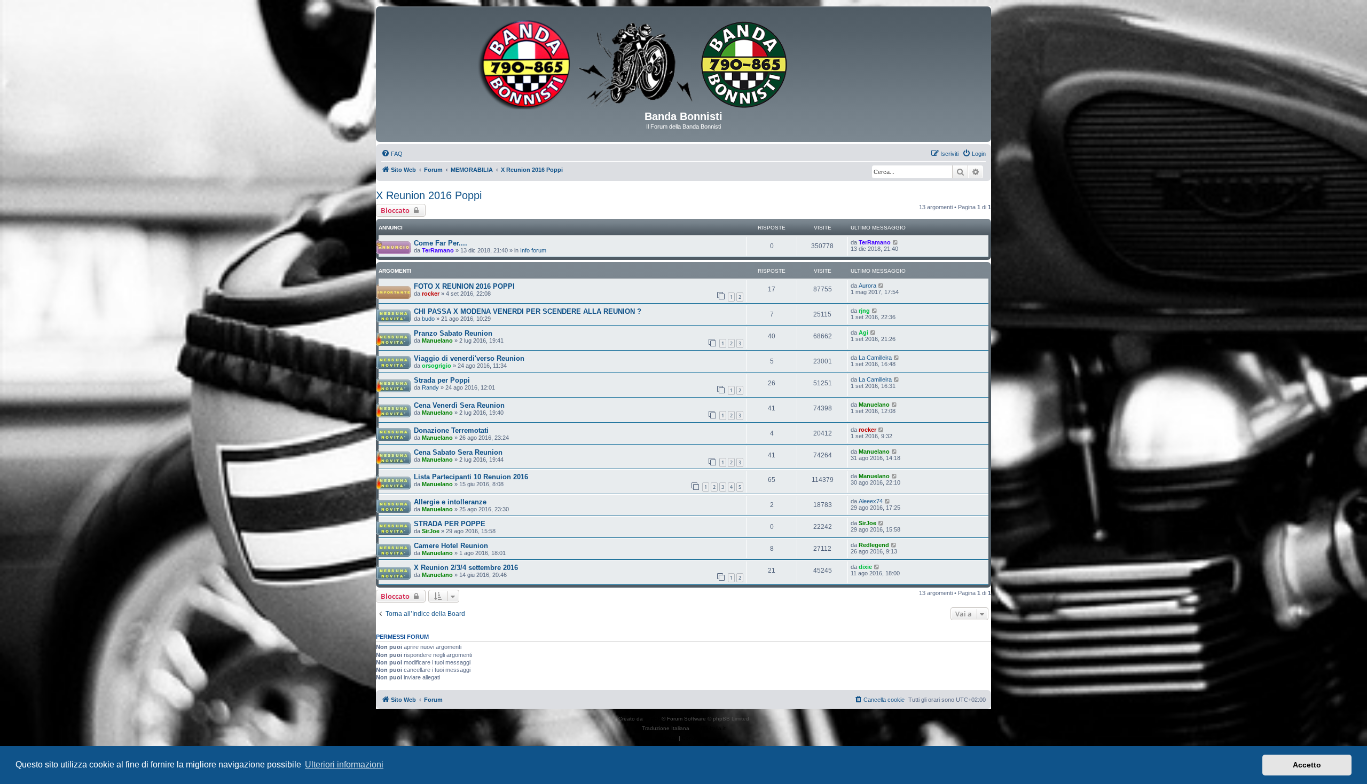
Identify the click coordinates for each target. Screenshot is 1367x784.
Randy (430, 387)
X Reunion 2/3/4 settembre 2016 (466, 568)
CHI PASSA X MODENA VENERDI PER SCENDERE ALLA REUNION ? (527, 311)
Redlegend (874, 545)
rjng (864, 310)
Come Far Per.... (440, 243)
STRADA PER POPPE (449, 524)
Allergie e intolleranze (450, 502)
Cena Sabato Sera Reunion (458, 452)
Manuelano (437, 340)
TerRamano (438, 250)
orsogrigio (436, 365)
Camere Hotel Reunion (451, 546)
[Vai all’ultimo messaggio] (895, 242)
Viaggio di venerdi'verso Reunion (469, 358)
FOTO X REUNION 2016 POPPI (464, 286)
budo (428, 318)
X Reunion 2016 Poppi (429, 195)
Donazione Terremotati (451, 430)
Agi (863, 332)
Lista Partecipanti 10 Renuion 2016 (471, 477)
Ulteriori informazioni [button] (344, 764)
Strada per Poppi (442, 380)
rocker (430, 293)
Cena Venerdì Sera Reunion (459, 405)
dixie (865, 567)
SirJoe (430, 531)
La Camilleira (875, 357)
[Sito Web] (683, 62)
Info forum (533, 250)
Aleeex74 (871, 501)
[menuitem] (392, 153)
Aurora (867, 285)
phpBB (653, 719)
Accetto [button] (1307, 765)
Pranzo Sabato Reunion (453, 333)
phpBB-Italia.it (708, 728)
